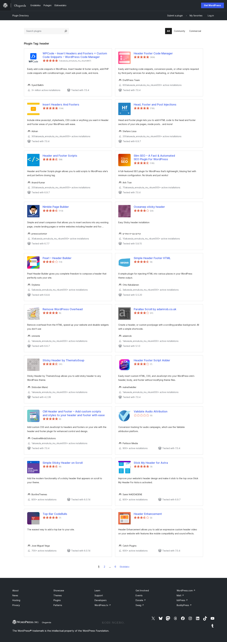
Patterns (57, 605)
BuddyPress (184, 605)
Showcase (58, 590)
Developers (101, 600)
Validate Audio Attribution (150, 411)
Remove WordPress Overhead (63, 309)
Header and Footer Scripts (60, 155)
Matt (180, 595)
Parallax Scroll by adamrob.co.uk (155, 309)
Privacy (16, 605)
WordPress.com (186, 590)
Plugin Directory (20, 15)
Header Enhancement (148, 513)
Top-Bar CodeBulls (55, 513)
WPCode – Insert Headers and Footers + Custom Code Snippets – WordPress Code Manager (75, 55)
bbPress (182, 600)
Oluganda (46, 622)
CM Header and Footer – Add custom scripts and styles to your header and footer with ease (74, 413)
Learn (97, 590)
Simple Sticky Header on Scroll (63, 462)
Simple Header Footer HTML (152, 258)
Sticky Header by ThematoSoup (63, 360)
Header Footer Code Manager (153, 53)
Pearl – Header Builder (57, 258)
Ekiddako (124, 566)
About (15, 590)
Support (99, 595)
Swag (140, 605)
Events (139, 595)
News (15, 595)
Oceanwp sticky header (149, 206)
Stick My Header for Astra (151, 462)
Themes (57, 595)
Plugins (57, 600)
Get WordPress (212, 5)
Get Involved (142, 590)
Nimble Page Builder (56, 206)
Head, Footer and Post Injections (155, 104)
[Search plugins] (66, 31)
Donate (141, 600)
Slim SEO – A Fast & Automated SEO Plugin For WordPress (154, 157)
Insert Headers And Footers (61, 104)
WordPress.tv (103, 605)
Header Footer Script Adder (152, 360)
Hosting (16, 600)
